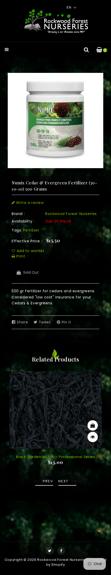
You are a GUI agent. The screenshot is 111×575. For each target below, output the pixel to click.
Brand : (18, 213)
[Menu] (7, 50)
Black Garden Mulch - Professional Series (55, 456)
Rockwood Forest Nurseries (71, 213)
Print (20, 256)
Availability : (23, 221)
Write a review (29, 202)
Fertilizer (31, 230)
